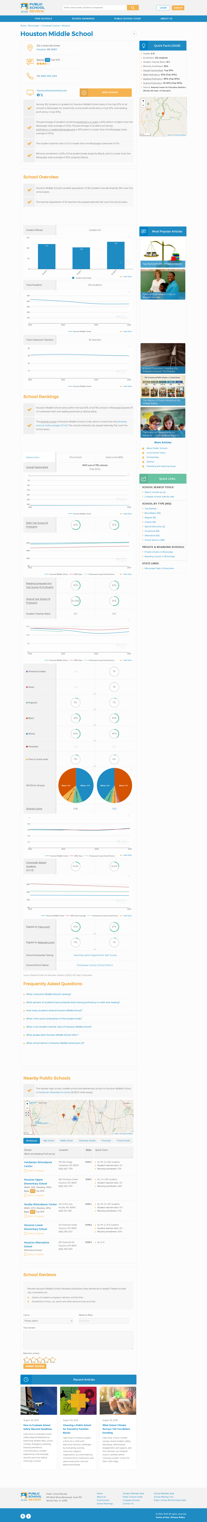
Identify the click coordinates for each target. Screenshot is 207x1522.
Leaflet (116, 1133)
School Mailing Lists (163, 1497)
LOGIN (163, 8)
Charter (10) (150, 522)
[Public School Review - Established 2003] (32, 7)
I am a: (26, 1315)
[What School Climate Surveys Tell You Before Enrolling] (118, 1401)
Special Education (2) (155, 526)
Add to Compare (36, 1170)
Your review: (29, 1328)
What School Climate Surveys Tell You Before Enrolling (116, 1429)
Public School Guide (132, 1497)
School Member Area (164, 1493)
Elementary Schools (87, 1141)
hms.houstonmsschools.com (52, 91)
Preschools (106, 1141)
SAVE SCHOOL (110, 93)
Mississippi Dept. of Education (159, 568)
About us (101, 1497)
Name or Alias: (86, 1315)
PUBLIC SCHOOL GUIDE (127, 18)
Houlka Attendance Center (40, 1205)
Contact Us (128, 1503)
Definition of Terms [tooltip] (32, 457)
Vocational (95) (152, 531)
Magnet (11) (150, 517)
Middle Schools (66, 1141)
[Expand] (27, 1114)
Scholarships (153, 457)
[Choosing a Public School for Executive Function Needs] (78, 1401)
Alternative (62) (152, 535)
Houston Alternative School (36, 1245)
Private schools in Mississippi (159, 552)
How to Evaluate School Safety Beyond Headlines (37, 1427)
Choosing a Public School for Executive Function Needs (77, 1429)
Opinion (150, 462)
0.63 (114, 809)
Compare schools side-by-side (159, 496)
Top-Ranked (150, 508)
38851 (54, 50)
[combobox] (92, 8)
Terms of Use (162, 1517)
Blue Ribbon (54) (153, 513)
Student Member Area (133, 1493)
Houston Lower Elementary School (35, 1227)
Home (100, 1493)
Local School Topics (156, 453)
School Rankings (105, 1503)
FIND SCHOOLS (43, 18)
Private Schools (123, 1141)
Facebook (28, 1516)
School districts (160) (155, 540)
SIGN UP (178, 8)
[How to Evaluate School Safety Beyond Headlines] (39, 1401)
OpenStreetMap (127, 1133)
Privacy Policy (178, 1517)
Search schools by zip (155, 492)
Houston (41, 50)
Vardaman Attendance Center (54, 1092)
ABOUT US (166, 18)
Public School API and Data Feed (170, 1500)
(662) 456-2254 (49, 76)
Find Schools (103, 1500)
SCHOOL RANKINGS (83, 18)
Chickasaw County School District (95, 965)
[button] (78, 1115)
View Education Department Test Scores (95, 955)
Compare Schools (131, 1500)
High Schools (48, 1141)
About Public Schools (157, 448)
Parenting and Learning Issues (161, 466)
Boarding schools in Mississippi (160, 556)
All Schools (31, 1141)
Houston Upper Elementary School (35, 1182)
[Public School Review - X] (22, 1516)
